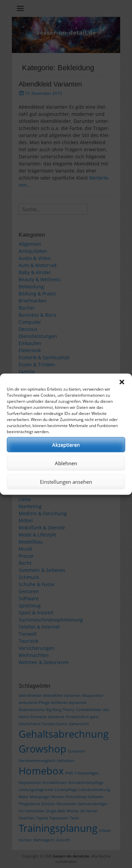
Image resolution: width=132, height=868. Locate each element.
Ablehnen (66, 463)
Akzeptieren (66, 444)
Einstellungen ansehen (66, 481)
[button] (121, 381)
